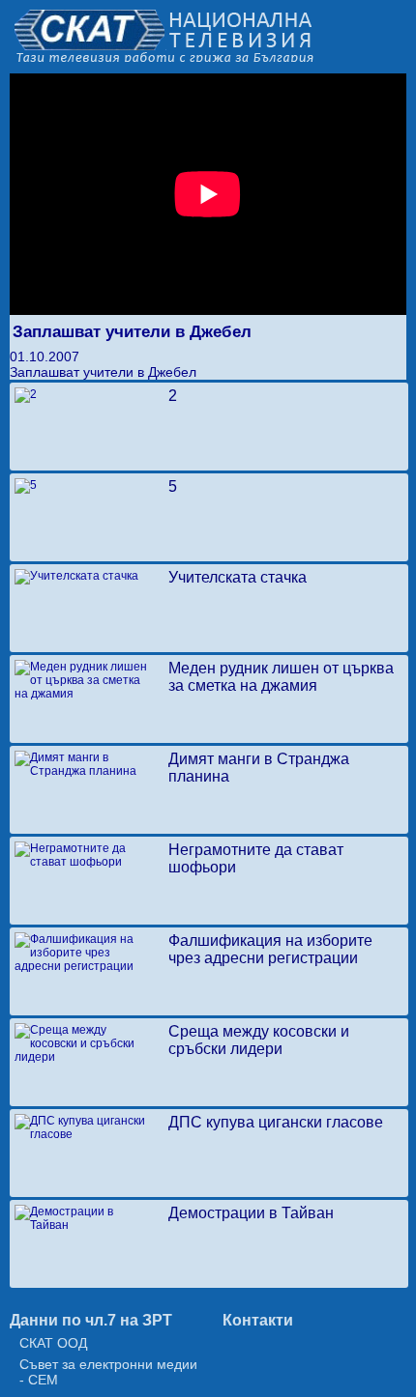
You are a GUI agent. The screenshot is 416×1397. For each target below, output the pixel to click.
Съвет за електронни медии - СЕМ (108, 1371)
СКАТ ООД (53, 1343)
